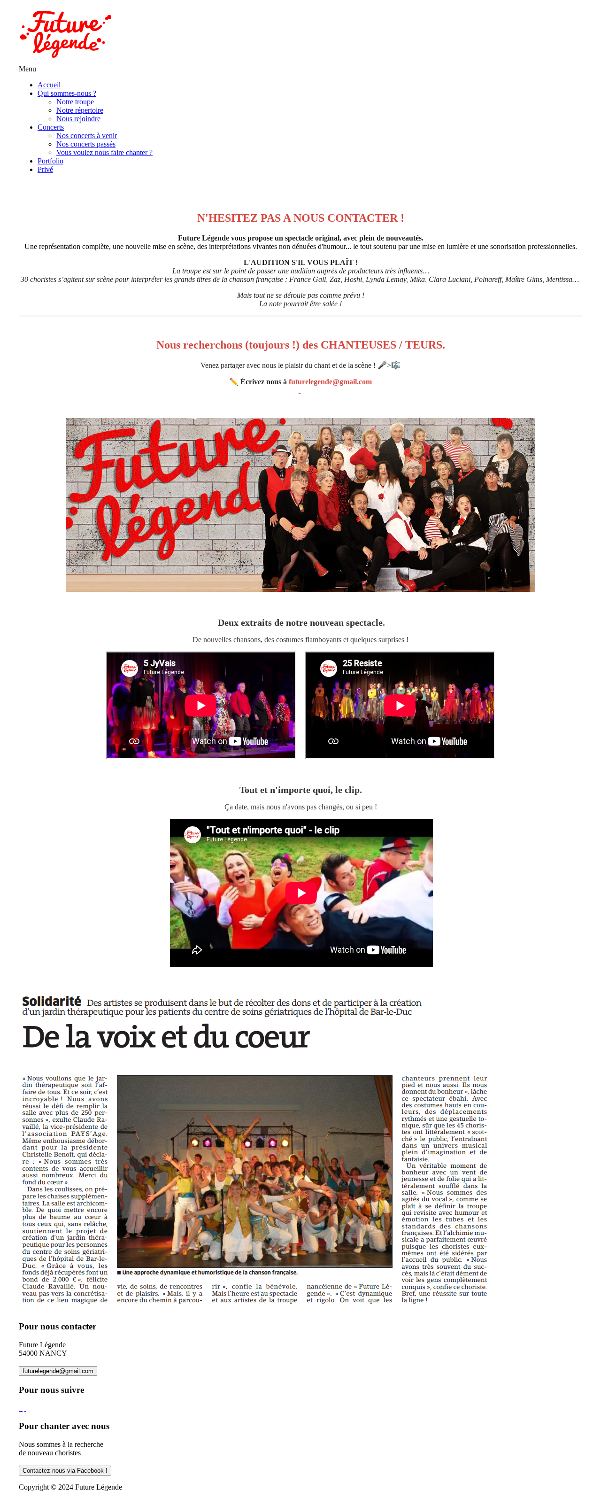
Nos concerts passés (86, 144)
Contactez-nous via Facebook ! (65, 1470)
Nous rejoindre (78, 119)
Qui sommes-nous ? (67, 93)
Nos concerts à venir (86, 136)
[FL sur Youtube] (25, 1408)
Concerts (51, 127)
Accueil (49, 85)
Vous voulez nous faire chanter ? (104, 152)
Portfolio (50, 161)
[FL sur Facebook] (21, 1408)
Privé (45, 169)
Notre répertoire (79, 110)
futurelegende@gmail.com (58, 1371)
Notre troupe (75, 102)
